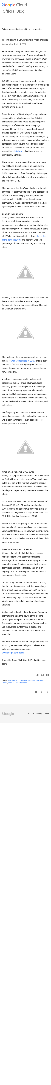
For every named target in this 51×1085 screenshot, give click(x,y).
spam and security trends (17, 683)
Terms (46, 714)
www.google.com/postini (13, 653)
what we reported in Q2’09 (23, 361)
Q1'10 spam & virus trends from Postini (25, 39)
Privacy (39, 714)
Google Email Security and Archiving (31, 680)
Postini (4, 683)
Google (31, 714)
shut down (17, 151)
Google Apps (12, 680)
